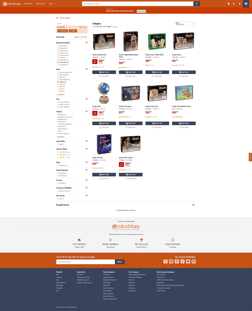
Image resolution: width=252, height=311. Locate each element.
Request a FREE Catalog (84, 283)
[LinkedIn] (171, 261)
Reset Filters (83, 27)
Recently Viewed (62, 204)
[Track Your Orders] (228, 3)
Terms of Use (160, 277)
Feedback (250, 157)
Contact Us (106, 274)
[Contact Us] (233, 3)
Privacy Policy (161, 274)
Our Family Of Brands (135, 277)
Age (57, 274)
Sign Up (119, 262)
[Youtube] (188, 261)
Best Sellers (59, 285)
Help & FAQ (106, 285)
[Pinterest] (177, 261)
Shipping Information (109, 280)
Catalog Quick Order (83, 277)
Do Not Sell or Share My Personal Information (170, 285)
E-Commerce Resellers (163, 288)
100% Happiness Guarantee (137, 274)
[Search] (196, 3)
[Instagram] (194, 261)
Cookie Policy (161, 291)
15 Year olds (63, 31)
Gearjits (74, 31)
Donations (132, 283)
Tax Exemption (107, 291)
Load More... (61, 94)
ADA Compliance (108, 293)
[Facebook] (166, 261)
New (57, 280)
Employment (132, 291)
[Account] (239, 3)
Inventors (131, 285)
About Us (131, 280)
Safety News (160, 283)
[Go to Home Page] (57, 18)
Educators (59, 288)
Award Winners (60, 283)
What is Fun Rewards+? (110, 299)
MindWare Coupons (83, 280)
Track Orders (107, 283)
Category (59, 277)
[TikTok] (182, 261)
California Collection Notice (165, 280)
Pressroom (132, 288)
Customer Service (108, 277)
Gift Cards (80, 274)
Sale (57, 291)
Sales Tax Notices (108, 288)
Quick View (105, 76)
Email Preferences (108, 296)
